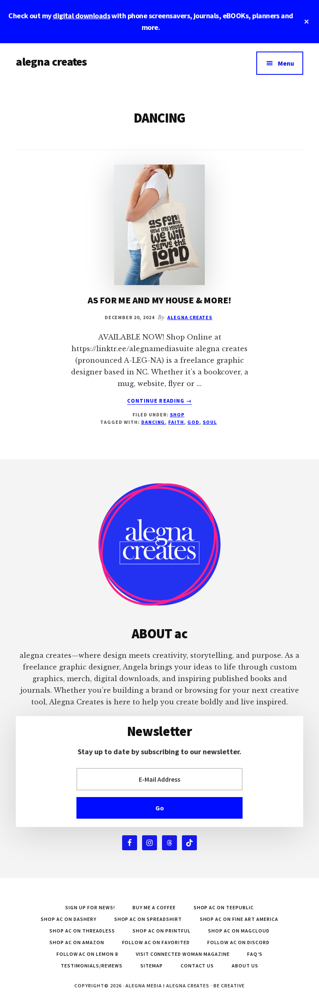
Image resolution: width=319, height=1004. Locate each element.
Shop (177, 414)
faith (176, 422)
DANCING (153, 422)
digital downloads (81, 15)
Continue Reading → (159, 401)
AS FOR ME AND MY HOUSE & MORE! (159, 300)
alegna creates (51, 61)
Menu (286, 63)
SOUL (210, 422)
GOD (193, 422)
